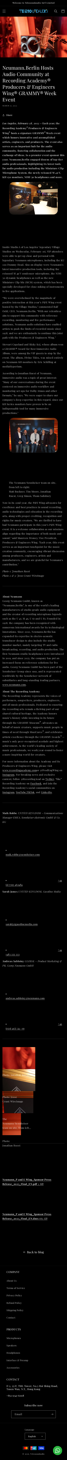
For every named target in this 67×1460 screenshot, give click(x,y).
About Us (12, 1280)
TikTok (30, 792)
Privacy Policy (14, 1295)
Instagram (8, 774)
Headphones (13, 1352)
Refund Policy (14, 1302)
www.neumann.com (14, 684)
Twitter (49, 779)
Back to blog (35, 1252)
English (32, 1436)
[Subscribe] (52, 1414)
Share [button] (9, 115)
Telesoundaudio (37, 1454)
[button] (4, 11)
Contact (11, 1317)
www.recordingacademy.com (19, 770)
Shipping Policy (15, 1310)
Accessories (13, 1367)
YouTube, (21, 792)
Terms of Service (16, 1288)
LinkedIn (46, 792)
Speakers (12, 1345)
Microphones (14, 1338)
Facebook (35, 783)
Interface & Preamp (17, 1360)
